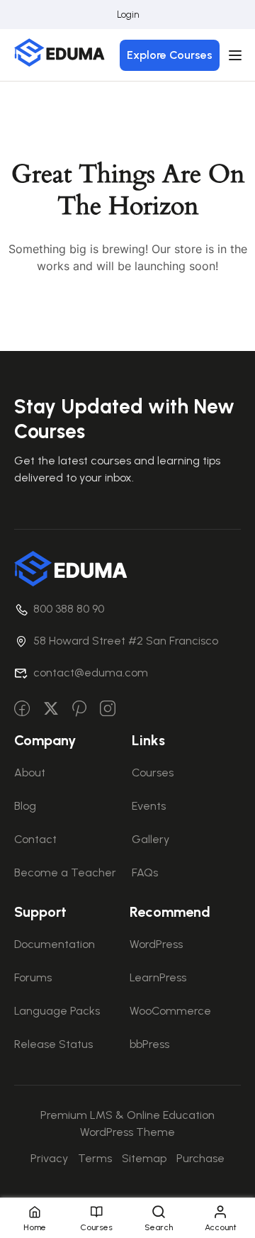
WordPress (156, 944)
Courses (153, 772)
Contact (35, 839)
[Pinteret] (79, 709)
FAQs (145, 872)
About (29, 772)
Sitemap (144, 1158)
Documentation (54, 944)
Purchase (200, 1158)
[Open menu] (237, 55)
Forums (33, 977)
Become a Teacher (65, 872)
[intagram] (107, 709)
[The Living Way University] (71, 567)
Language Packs (57, 1010)
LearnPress (158, 977)
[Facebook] (22, 709)
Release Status (53, 1044)
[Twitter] (51, 709)
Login (128, 14)
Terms (95, 1158)
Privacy (49, 1158)
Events (149, 806)
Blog (25, 806)
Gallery (150, 839)
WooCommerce (170, 1010)
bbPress (149, 1044)
